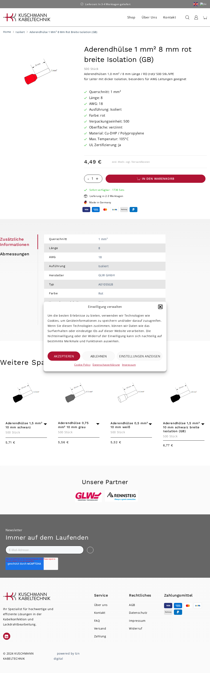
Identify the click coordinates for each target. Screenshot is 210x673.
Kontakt (169, 17)
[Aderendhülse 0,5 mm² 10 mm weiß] (131, 393)
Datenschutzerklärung (106, 364)
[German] (203, 4)
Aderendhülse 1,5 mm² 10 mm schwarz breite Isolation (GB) (181, 427)
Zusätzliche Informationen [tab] (14, 242)
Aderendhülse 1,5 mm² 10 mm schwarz (24, 425)
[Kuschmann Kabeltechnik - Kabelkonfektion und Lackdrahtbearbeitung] (26, 17)
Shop (131, 17)
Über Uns (149, 17)
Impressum (129, 364)
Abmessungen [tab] (14, 253)
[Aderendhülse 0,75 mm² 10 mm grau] (79, 393)
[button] (160, 307)
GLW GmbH (106, 275)
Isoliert (20, 32)
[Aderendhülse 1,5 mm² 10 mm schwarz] (26, 394)
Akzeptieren (64, 356)
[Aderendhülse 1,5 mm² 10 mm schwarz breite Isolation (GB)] (184, 394)
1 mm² (103, 239)
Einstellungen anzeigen (139, 356)
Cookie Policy (82, 364)
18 (100, 257)
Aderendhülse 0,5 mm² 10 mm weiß (129, 425)
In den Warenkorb (158, 179)
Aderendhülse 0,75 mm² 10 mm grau (73, 425)
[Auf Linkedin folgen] (6, 636)
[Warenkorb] (205, 18)
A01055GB (105, 284)
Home (7, 32)
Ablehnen (98, 356)
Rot (100, 293)
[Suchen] (186, 17)
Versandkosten (140, 162)
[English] (196, 4)
